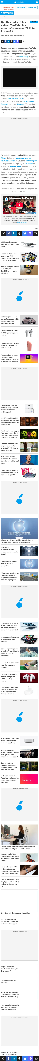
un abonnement (22, 222)
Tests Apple (21, 7)
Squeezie (4, 104)
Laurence (6, 36)
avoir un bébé (15, 166)
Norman (20, 104)
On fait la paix (31, 161)
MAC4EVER (20, 2)
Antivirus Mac (32, 7)
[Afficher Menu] (2, 2)
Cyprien (31, 101)
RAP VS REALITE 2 (15, 99)
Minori (3, 158)
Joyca (24, 101)
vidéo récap (23, 56)
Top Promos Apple (8, 7)
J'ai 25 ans (28, 164)
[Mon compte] (37, 2)
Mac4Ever (3, 17)
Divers (9, 17)
